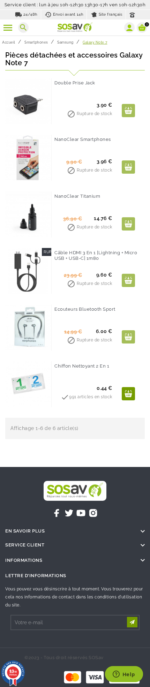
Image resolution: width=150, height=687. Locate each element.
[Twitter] (69, 513)
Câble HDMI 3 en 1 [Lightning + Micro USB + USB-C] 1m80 (95, 255)
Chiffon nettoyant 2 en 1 (81, 366)
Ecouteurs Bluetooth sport (84, 309)
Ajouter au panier (128, 110)
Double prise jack (74, 82)
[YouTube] (81, 513)
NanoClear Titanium (77, 196)
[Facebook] (57, 513)
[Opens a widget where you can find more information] (124, 675)
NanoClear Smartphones (82, 139)
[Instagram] (93, 513)
